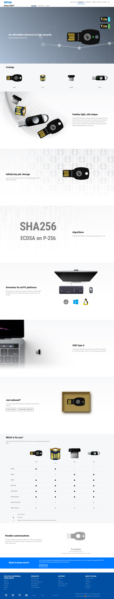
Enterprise (6, 585)
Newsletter (87, 587)
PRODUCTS (35, 576)
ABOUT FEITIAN (90, 576)
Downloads (41, 6)
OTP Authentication (35, 583)
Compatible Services (25, 409)
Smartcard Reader (62, 585)
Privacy (42, 595)
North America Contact (63, 583)
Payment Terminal (35, 578)
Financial (6, 580)
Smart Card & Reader (35, 587)
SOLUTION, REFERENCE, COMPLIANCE (12, 577)
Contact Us (43, 565)
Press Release (88, 585)
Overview (33, 6)
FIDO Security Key (34, 580)
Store (104, 2)
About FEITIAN (96, 2)
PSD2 (5, 589)
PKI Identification (34, 585)
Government (6, 583)
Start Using (11, 409)
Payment (6, 587)
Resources (60, 578)
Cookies (34, 595)
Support (88, 2)
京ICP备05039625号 (79, 596)
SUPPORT (61, 576)
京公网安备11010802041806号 (93, 596)
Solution (73, 2)
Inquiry (48, 6)
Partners (87, 583)
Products (81, 2)
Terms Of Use (55, 595)
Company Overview (89, 578)
